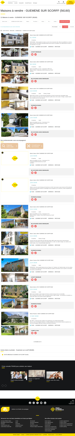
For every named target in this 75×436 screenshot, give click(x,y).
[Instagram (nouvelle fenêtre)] (34, 403)
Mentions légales (16, 434)
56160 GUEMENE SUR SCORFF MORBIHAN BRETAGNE (45, 46)
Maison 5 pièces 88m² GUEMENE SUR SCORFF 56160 (41, 35)
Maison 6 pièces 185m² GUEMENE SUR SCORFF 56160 (41, 61)
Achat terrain (47, 425)
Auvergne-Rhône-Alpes (6, 420)
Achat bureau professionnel (51, 428)
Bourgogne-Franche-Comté (7, 422)
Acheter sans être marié (52, 380)
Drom (17, 422)
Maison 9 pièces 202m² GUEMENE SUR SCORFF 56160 (41, 206)
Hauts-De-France (19, 425)
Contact (22, 434)
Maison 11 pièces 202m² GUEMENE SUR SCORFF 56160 (41, 260)
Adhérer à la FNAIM (70, 2)
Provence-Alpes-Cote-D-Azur (36, 426)
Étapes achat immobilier (17, 380)
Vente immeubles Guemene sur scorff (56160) (16, 354)
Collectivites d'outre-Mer (6, 426)
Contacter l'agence (32, 54)
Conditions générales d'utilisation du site (33, 434)
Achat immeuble (48, 430)
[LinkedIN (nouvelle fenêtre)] (45, 403)
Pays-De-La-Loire (34, 425)
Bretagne (3, 423)
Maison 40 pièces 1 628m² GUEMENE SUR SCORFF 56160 (42, 313)
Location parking (63, 426)
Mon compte (63, 3)
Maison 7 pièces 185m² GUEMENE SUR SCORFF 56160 (41, 233)
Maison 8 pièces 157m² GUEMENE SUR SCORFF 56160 (41, 287)
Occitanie (32, 423)
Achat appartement (49, 422)
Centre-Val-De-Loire (5, 425)
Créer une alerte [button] (65, 21)
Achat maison (48, 420)
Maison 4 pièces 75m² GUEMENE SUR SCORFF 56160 (41, 88)
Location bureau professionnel (65, 423)
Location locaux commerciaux (65, 425)
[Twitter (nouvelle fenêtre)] (37, 403)
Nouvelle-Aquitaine (34, 422)
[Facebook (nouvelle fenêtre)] (30, 403)
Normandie (32, 420)
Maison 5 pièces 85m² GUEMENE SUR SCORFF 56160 (41, 115)
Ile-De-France (18, 426)
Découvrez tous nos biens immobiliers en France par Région (16, 418)
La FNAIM (45, 434)
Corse (17, 420)
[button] (10, 3)
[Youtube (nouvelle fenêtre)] (41, 403)
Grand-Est (18, 423)
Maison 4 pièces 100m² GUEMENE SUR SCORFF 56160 (41, 180)
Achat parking (48, 423)
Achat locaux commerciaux (50, 426)
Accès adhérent (59, 434)
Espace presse (51, 434)
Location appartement (64, 420)
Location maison (63, 422)
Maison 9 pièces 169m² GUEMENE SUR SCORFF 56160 (41, 153)
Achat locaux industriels (50, 429)
